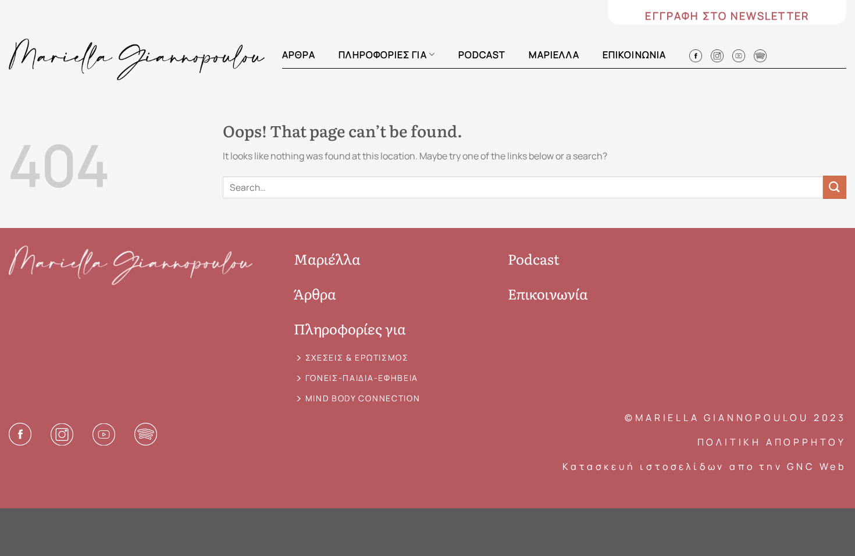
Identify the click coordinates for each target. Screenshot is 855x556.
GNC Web (816, 466)
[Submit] (834, 187)
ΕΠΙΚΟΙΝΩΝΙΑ (634, 54)
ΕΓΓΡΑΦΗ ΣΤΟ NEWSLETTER (727, 16)
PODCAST (482, 54)
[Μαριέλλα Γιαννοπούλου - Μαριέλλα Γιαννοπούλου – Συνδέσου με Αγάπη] (137, 59)
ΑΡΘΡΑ (298, 54)
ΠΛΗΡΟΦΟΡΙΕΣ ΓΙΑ (382, 54)
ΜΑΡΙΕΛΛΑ (554, 54)
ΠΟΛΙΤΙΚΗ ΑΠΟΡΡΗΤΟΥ (771, 442)
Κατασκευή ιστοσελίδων (643, 466)
